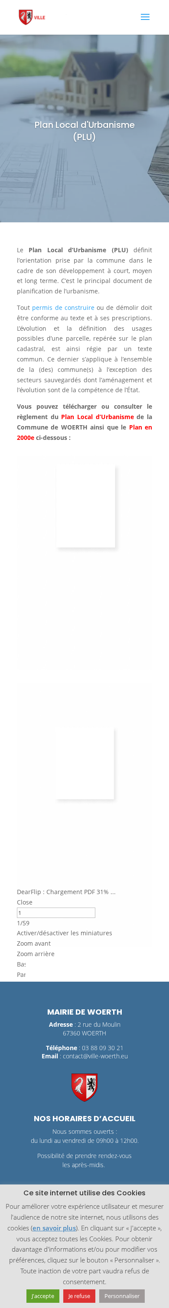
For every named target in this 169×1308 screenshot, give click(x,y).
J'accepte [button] (43, 1296)
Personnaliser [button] (122, 1296)
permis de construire (63, 307)
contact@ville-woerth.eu (95, 1066)
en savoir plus (54, 1227)
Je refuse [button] (79, 1296)
